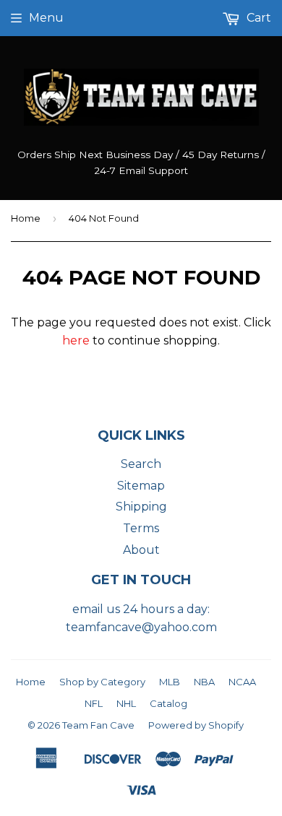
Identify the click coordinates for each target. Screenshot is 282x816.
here (76, 340)
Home (25, 218)
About (141, 550)
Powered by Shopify (196, 725)
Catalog (168, 703)
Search (141, 464)
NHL (126, 703)
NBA (204, 681)
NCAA (242, 681)
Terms (141, 528)
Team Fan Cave (98, 725)
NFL (94, 703)
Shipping (141, 506)
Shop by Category (102, 681)
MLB (169, 681)
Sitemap (141, 485)
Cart (257, 18)
